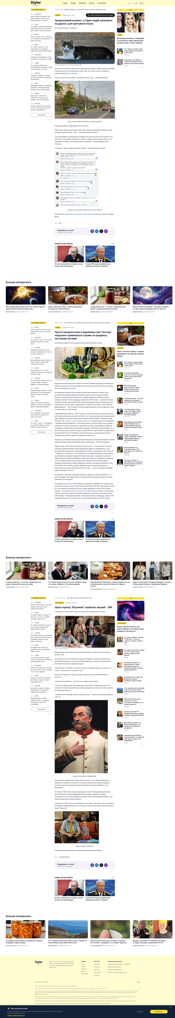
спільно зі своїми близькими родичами (84, 491)
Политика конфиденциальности (117, 972)
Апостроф (72, 388)
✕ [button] (170, 1007)
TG (97, 231)
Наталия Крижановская (54, 311)
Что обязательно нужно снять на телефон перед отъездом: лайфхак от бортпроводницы (41, 382)
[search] (129, 3)
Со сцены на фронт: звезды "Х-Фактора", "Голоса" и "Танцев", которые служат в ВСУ (40, 617)
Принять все (159, 1011)
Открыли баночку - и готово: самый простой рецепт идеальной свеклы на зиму (107, 308)
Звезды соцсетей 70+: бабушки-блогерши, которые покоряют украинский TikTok (41, 680)
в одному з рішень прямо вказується (77, 421)
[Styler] (36, 3)
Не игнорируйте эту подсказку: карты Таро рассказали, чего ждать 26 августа (40, 415)
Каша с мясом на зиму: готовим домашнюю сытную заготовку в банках (65, 308)
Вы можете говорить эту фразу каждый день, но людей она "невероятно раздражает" (40, 690)
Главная (57, 9)
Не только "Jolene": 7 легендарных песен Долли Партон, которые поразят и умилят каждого (41, 425)
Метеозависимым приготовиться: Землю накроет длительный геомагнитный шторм (25, 308)
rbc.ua (141, 3)
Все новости (41, 115)
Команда (96, 969)
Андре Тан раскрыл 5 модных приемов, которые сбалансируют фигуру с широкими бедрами (41, 405)
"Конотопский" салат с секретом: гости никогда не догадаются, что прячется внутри (41, 39)
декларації (68, 484)
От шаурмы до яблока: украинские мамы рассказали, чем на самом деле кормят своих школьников (41, 28)
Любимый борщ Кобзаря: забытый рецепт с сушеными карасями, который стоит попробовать (40, 701)
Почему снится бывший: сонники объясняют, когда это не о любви (41, 58)
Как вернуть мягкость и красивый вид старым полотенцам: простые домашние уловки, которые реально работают (41, 638)
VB (106, 231)
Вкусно (91, 3)
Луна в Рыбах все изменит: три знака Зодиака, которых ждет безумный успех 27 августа (40, 18)
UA (133, 3)
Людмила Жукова (10, 311)
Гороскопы (101, 3)
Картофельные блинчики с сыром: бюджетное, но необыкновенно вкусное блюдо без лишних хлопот (41, 393)
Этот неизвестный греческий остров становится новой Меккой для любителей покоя (41, 659)
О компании (97, 972)
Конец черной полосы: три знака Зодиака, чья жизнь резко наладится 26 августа (41, 607)
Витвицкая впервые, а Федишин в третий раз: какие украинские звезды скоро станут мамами (41, 87)
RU (136, 3)
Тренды (73, 3)
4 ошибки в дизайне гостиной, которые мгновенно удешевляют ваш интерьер (41, 77)
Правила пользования (114, 967)
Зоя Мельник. (73, 73)
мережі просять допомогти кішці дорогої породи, (82, 214)
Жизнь (61, 9)
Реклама (96, 975)
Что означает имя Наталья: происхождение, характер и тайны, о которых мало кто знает (41, 67)
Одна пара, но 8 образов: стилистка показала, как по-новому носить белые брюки (40, 98)
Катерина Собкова (138, 587)
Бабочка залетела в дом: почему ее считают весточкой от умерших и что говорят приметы (41, 670)
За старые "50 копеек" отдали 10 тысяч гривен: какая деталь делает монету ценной (41, 627)
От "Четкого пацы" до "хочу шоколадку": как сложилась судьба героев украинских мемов (41, 49)
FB (92, 231)
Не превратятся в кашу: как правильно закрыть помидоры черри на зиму (40, 649)
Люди (65, 3)
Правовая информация (115, 969)
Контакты (97, 967)
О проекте (97, 964)
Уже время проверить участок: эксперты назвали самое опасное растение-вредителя (41, 352)
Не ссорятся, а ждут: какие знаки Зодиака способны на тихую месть (133, 50)
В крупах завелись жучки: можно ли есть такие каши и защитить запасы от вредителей (41, 108)
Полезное (82, 3)
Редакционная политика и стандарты (119, 964)
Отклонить (140, 1011)
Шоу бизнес (63, 598)
